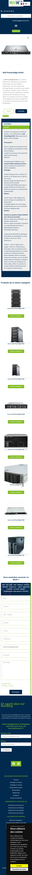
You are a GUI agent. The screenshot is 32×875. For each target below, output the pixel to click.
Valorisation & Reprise (16, 816)
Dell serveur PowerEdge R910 (16, 449)
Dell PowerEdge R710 (16, 484)
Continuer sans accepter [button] (17, 826)
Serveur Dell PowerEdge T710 (16, 555)
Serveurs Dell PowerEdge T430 (16, 308)
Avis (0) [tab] (6, 127)
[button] (28, 38)
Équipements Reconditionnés (16, 776)
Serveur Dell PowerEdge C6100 (16, 414)
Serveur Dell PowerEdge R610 (16, 520)
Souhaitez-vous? (6, 684)
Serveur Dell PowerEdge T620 (16, 343)
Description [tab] (7, 124)
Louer (11, 686)
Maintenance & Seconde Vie (16, 801)
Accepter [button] (19, 865)
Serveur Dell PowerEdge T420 (16, 379)
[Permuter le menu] (16, 25)
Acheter (5, 686)
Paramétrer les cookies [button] (19, 869)
